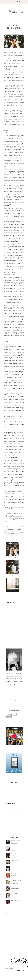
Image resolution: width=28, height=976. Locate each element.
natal (14, 22)
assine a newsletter (8, 518)
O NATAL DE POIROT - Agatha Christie (12, 490)
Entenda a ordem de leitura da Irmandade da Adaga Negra (16, 842)
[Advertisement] (14, 820)
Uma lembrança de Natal (11, 593)
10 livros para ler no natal (12, 575)
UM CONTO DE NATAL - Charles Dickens (13, 305)
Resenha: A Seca (14, 893)
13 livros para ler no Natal (12, 557)
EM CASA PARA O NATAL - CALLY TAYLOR (13, 208)
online (6, 913)
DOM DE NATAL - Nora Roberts (11, 429)
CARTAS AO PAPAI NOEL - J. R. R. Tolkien (13, 393)
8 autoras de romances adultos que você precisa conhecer (16, 849)
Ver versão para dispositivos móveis (13, 533)
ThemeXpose (9, 969)
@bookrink (11, 72)
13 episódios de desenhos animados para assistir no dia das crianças (16, 882)
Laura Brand (13, 31)
